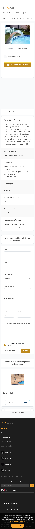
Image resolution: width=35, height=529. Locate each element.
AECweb (5, 18)
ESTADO (6, 311)
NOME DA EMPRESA (9, 286)
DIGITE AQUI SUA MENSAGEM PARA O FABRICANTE (17, 323)
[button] (2, 409)
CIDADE (19, 311)
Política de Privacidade (17, 522)
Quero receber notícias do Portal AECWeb (16, 344)
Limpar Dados (10, 351)
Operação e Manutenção (11, 510)
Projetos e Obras (8, 497)
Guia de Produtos (7, 13)
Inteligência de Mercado (10, 503)
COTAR (25, 402)
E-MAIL (5, 262)
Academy (27, 13)
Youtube (8, 458)
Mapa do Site (5, 437)
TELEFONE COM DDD (9, 299)
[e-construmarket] (8, 490)
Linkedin (8, 464)
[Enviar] (32, 485)
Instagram (8, 470)
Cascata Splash (8, 393)
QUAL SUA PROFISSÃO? (9, 274)
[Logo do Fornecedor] (10, 49)
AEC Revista (19, 13)
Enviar (25, 351)
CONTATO (10, 402)
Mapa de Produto (6, 441)
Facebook (8, 452)
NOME (5, 250)
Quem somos (5, 433)
